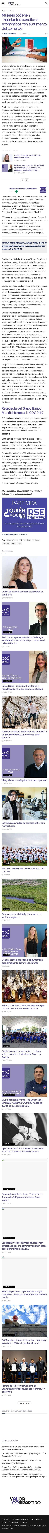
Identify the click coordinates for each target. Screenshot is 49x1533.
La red (6, 818)
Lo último (11, 11)
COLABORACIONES (19, 1519)
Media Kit (15, 1522)
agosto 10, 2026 (20, 160)
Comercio (11, 540)
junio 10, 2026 (7, 829)
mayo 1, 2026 (7, 1395)
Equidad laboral (33, 540)
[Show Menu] (3, 3)
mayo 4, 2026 (7, 1155)
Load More (24, 1403)
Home (4, 11)
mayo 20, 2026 (7, 1060)
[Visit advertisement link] (24, 190)
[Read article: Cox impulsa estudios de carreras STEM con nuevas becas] (24, 803)
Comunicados (9, 587)
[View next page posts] (26, 180)
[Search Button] (46, 3)
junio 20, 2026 (7, 741)
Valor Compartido (10, 34)
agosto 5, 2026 (20, 173)
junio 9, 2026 (7, 875)
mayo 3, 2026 (7, 1203)
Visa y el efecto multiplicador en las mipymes (24, 780)
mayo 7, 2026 (7, 1109)
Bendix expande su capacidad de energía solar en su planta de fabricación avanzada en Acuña (24, 1294)
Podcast (4, 1522)
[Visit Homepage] (13, 3)
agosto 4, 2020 (25, 34)
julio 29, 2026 (7, 692)
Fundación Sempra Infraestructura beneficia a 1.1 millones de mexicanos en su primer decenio (24, 734)
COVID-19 (21, 540)
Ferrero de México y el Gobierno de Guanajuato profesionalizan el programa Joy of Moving (23, 1389)
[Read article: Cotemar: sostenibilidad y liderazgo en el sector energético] (24, 895)
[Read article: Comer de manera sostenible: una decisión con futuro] (7, 158)
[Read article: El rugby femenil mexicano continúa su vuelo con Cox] (24, 849)
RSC (13, 543)
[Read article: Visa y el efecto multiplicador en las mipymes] (24, 761)
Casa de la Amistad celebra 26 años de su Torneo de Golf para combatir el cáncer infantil (22, 1197)
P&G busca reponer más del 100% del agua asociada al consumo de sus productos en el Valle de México (29, 167)
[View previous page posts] (22, 180)
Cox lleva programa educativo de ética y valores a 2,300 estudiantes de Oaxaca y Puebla (21, 1054)
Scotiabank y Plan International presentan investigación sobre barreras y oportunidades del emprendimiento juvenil (24, 1246)
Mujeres (6, 543)
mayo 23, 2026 (7, 1012)
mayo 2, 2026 (7, 1300)
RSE (19, 543)
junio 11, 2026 (7, 783)
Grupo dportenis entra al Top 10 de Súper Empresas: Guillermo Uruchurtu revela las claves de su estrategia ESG (22, 1102)
